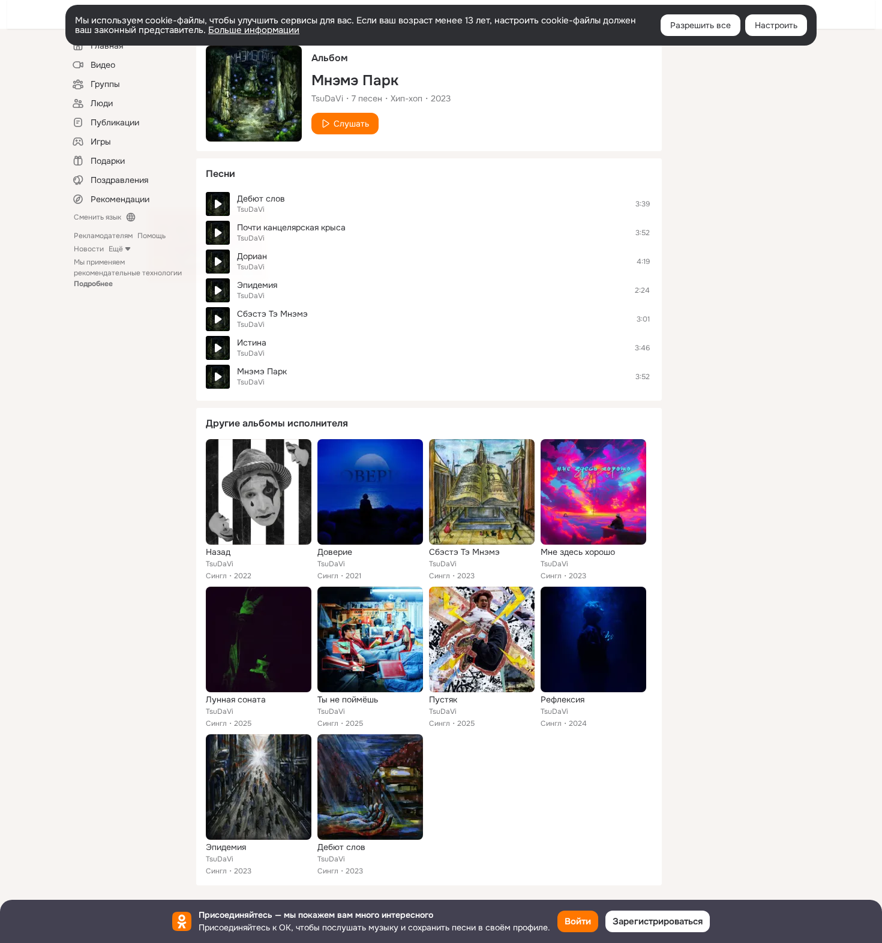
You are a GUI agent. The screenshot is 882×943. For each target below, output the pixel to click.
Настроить (776, 25)
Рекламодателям (103, 236)
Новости (89, 249)
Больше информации (253, 30)
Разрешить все (700, 25)
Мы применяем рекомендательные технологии (128, 273)
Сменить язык (97, 217)
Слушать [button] (351, 123)
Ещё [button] (116, 249)
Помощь (151, 236)
